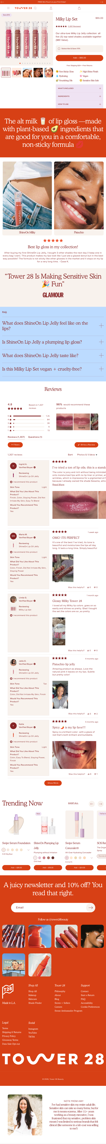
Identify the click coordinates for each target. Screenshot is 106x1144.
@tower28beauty (58, 919)
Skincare (32, 999)
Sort (70, 455)
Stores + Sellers (62, 1003)
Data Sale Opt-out (11, 1044)
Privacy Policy (9, 1036)
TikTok (31, 1036)
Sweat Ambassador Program (68, 1010)
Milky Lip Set (25, 610)
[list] (53, 212)
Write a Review (89, 445)
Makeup (32, 995)
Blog (57, 999)
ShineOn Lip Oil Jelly (29, 476)
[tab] (20, 63)
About (58, 995)
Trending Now (22, 803)
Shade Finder (35, 1003)
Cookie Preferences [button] (90, 1007)
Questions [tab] (35, 438)
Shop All (32, 991)
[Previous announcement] (2, 2)
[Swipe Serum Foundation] (16, 824)
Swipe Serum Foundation (16, 843)
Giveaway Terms (10, 1040)
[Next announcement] (101, 2)
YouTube (32, 1032)
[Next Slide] (96, 422)
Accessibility (87, 1003)
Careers (58, 1007)
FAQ (83, 999)
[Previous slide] (92, 804)
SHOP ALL (73, 803)
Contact (84, 991)
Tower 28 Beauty (57, 1079)
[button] (8, 8)
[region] (77, 422)
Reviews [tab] (16, 438)
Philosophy (60, 991)
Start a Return (87, 995)
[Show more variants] (28, 850)
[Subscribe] (90, 908)
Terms (5, 1028)
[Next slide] (101, 804)
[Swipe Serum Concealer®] (79, 824)
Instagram (33, 1029)
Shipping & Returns (11, 1032)
